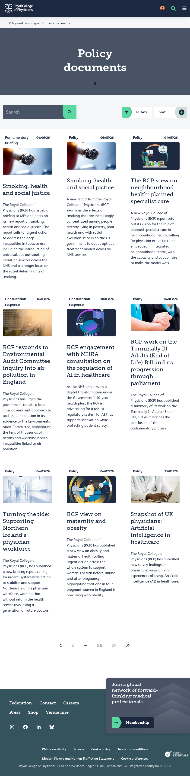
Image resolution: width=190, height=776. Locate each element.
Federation (20, 703)
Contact (47, 703)
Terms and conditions (132, 749)
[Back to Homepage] (47, 8)
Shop (33, 712)
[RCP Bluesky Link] (51, 727)
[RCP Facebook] (25, 727)
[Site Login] (162, 8)
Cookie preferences (134, 758)
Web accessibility (54, 749)
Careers (71, 703)
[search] (69, 112)
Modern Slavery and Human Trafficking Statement (78, 758)
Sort (162, 112)
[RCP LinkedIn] (38, 727)
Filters (142, 112)
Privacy (78, 749)
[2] (128, 645)
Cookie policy (100, 749)
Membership (137, 722)
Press (14, 712)
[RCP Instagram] (12, 727)
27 (113, 645)
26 (99, 645)
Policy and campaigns (24, 23)
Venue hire (57, 712)
